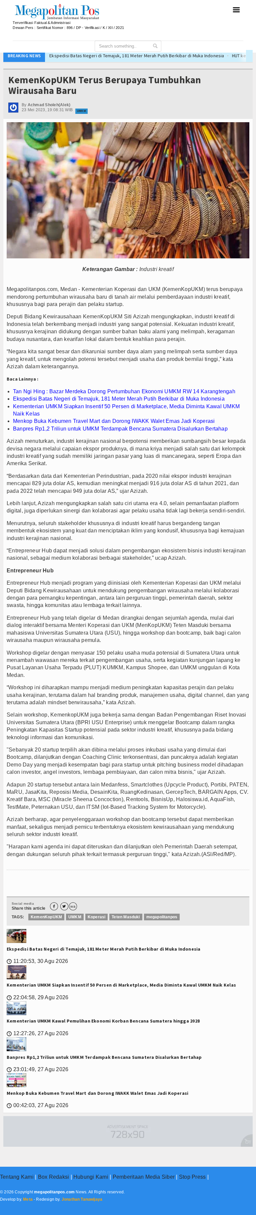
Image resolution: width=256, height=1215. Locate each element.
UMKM (81, 111)
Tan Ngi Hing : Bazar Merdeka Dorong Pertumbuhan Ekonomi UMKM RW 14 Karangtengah (124, 391)
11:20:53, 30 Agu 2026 (37, 961)
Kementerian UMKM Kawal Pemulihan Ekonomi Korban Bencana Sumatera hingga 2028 (103, 1021)
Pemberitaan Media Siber (144, 1177)
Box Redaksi (53, 1177)
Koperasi (96, 917)
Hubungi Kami (90, 1177)
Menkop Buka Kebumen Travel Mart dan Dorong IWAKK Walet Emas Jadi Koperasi (114, 421)
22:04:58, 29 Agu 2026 (37, 997)
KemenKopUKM (46, 917)
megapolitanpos (162, 917)
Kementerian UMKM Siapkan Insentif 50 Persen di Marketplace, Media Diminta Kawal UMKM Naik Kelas (121, 985)
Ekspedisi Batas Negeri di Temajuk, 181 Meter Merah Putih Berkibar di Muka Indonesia (103, 56)
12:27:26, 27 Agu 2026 (37, 1033)
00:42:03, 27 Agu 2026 (37, 1105)
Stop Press (192, 1177)
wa (72, 906)
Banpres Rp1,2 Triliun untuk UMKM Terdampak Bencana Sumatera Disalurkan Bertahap (120, 429)
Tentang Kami (17, 1177)
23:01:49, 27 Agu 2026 (37, 1069)
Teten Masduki (126, 917)
